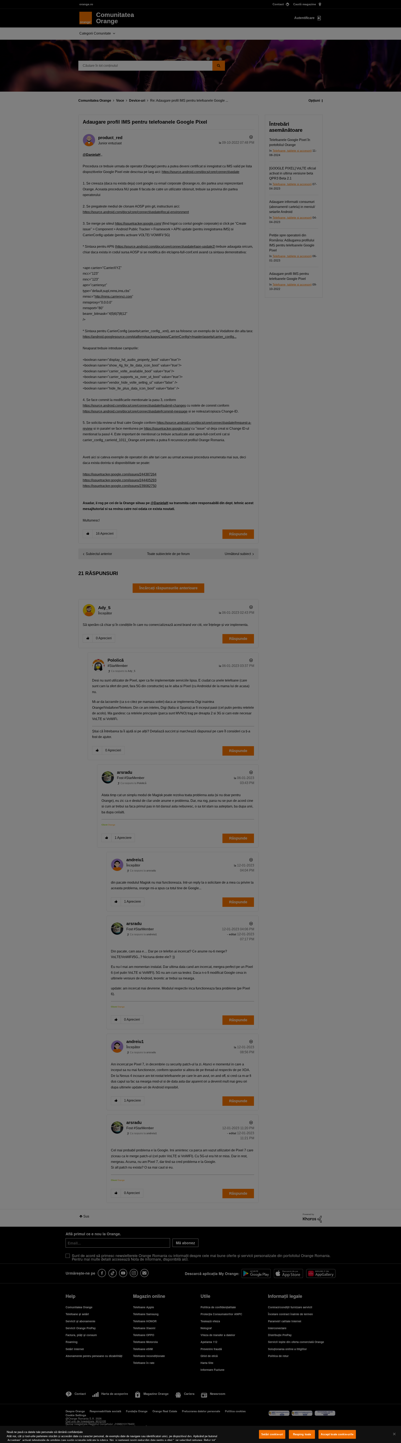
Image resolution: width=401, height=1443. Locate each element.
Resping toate (302, 1434)
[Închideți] (394, 1434)
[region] (200, 1434)
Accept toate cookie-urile (337, 1434)
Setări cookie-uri (272, 1434)
